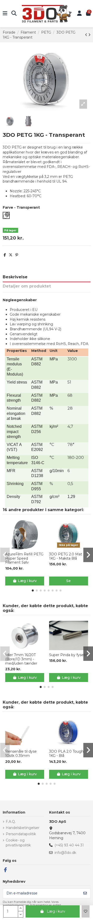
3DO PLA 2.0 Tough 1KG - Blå (66, 753)
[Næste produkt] (89, 35)
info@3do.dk (65, 852)
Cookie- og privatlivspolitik (18, 842)
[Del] (5, 255)
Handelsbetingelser (22, 828)
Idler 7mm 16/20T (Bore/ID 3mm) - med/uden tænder (21, 659)
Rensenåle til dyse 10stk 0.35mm (21, 753)
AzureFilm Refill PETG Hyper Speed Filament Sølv (24, 558)
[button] (33, 590)
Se (68, 581)
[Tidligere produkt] (86, 35)
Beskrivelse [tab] (15, 277)
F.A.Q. (11, 821)
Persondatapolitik (21, 834)
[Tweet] (10, 255)
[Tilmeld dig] (85, 893)
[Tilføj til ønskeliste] (86, 911)
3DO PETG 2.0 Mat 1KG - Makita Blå (65, 556)
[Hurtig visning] (28, 547)
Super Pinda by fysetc (68, 655)
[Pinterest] (16, 255)
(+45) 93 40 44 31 (69, 845)
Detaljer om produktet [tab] (27, 286)
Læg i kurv (56, 911)
